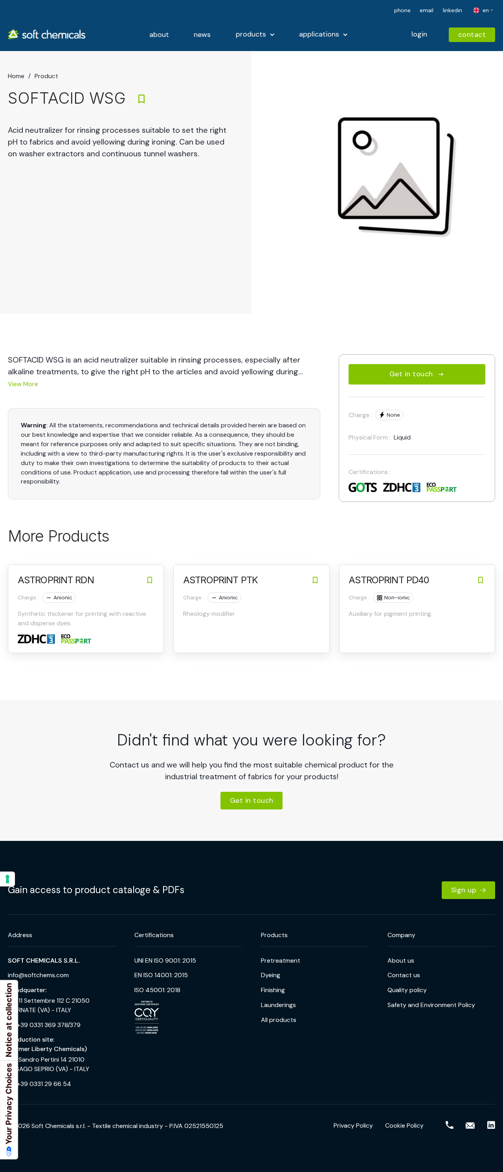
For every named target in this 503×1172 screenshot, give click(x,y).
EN (485, 10)
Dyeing (270, 975)
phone (402, 10)
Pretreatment (280, 960)
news (202, 34)
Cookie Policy (404, 1125)
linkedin (452, 10)
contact (472, 34)
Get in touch (411, 374)
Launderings (278, 1005)
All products (278, 1020)
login (419, 34)
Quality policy (407, 990)
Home (16, 76)
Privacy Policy (353, 1125)
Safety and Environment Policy (431, 1005)
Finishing (273, 990)
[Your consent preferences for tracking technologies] (7, 879)
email (426, 10)
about (159, 34)
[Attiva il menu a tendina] (272, 34)
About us (400, 960)
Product (46, 76)
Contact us (403, 975)
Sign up (464, 890)
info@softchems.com (38, 975)
